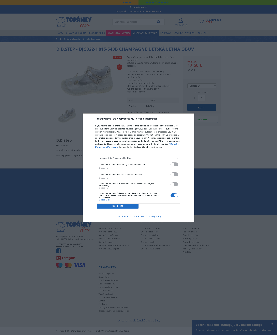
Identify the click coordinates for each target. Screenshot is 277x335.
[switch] (174, 164)
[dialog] (138, 167)
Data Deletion (122, 216)
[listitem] (138, 158)
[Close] (188, 119)
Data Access (138, 216)
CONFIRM (117, 206)
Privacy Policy (155, 216)
